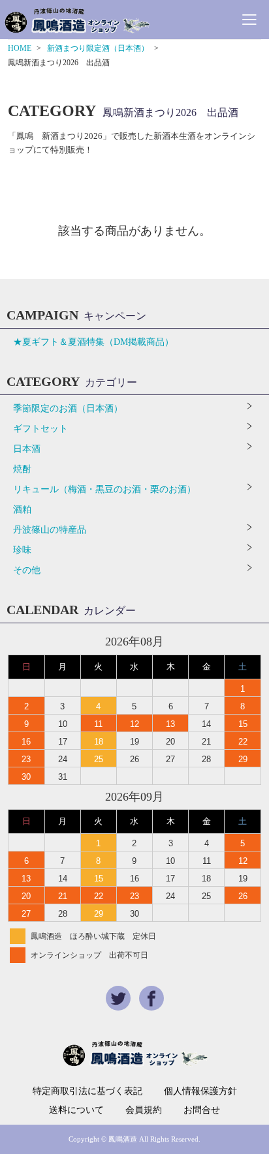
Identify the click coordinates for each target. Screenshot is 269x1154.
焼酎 (22, 469)
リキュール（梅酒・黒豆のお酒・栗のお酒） (104, 489)
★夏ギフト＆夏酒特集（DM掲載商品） (93, 342)
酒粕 (22, 509)
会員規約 (143, 1110)
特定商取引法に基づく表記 (87, 1091)
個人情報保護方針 (200, 1091)
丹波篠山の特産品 (49, 530)
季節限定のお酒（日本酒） (68, 408)
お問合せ (201, 1110)
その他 (26, 570)
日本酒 (26, 449)
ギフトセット (40, 429)
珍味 (22, 550)
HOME (19, 48)
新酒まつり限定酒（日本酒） (98, 48)
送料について (76, 1110)
